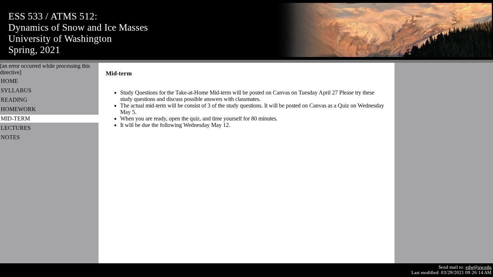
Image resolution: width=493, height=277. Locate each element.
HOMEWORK (18, 109)
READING (14, 100)
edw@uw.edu (479, 267)
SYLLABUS (16, 90)
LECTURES (16, 128)
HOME (9, 81)
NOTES (10, 137)
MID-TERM (15, 118)
